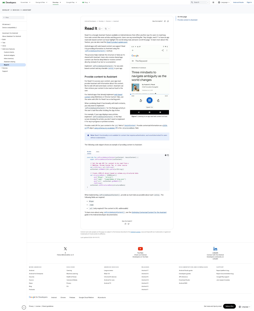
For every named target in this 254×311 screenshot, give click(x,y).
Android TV (107, 283)
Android (31, 270)
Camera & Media (72, 280)
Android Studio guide (185, 270)
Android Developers (90, 21)
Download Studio (184, 280)
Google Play (70, 2)
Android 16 (145, 274)
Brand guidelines (47, 306)
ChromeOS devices (110, 277)
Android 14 (145, 280)
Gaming (69, 270)
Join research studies (223, 280)
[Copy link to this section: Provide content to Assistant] (119, 77)
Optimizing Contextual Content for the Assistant (149, 212)
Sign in (249, 2)
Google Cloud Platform (86, 297)
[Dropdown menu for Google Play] (77, 2)
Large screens (108, 270)
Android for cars (109, 280)
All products (102, 297)
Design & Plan (40, 2)
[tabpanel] (127, 172)
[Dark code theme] (166, 155)
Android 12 (145, 286)
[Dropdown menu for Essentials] (30, 2)
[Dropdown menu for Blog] (90, 2)
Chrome (63, 297)
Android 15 (145, 277)
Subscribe (230, 306)
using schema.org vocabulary (104, 128)
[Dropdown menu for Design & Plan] (47, 2)
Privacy (69, 283)
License (38, 306)
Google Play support (222, 277)
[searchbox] (13, 17)
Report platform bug (222, 270)
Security (31, 277)
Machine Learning (72, 274)
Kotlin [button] (89, 152)
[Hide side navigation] (24, 307)
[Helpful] (164, 21)
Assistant (27, 10)
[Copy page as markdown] (106, 28)
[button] (13, 39)
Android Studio (238, 2)
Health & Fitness (71, 277)
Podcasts (32, 289)
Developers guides (185, 274)
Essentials (24, 2)
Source (31, 280)
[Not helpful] (167, 21)
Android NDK (183, 283)
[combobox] (200, 2)
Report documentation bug (225, 274)
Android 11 (145, 289)
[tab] (89, 151)
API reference (183, 277)
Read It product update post (117, 42)
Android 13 (145, 283)
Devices (16, 10)
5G (68, 286)
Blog (86, 2)
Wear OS (107, 274)
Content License (135, 232)
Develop (56, 2)
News (31, 283)
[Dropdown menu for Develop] (61, 2)
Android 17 (145, 270)
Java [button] (97, 152)
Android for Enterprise (36, 274)
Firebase (72, 297)
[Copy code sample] (168, 155)
